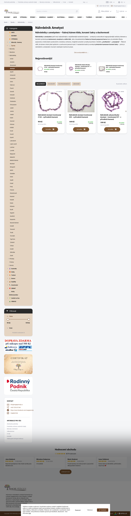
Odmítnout (90, 510)
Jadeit (11, 108)
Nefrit (11, 170)
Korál (11, 131)
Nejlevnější (41, 84)
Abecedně (76, 84)
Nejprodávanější (64, 84)
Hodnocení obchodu (65, 449)
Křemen (12, 124)
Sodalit (12, 226)
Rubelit (12, 199)
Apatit (11, 72)
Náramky (12, 49)
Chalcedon (13, 101)
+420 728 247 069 (16, 407)
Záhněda (12, 252)
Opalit (11, 180)
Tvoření (13, 275)
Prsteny (12, 262)
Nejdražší (51, 84)
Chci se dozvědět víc (80, 52)
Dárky (13, 272)
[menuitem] (7, 17)
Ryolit (11, 209)
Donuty (12, 265)
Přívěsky (12, 258)
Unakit (12, 249)
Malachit (12, 157)
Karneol (12, 121)
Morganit (12, 167)
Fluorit (12, 88)
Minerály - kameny (16, 42)
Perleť (11, 183)
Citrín (11, 81)
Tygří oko (12, 239)
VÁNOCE (13, 301)
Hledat (77, 11)
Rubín (11, 203)
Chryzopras (13, 104)
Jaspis (12, 114)
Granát (12, 91)
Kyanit (12, 137)
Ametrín (12, 62)
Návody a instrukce (45, 2)
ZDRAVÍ (13, 288)
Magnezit (12, 154)
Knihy (13, 291)
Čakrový (12, 85)
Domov (13, 278)
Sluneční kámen (14, 222)
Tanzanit (12, 229)
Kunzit (12, 134)
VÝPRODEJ (14, 39)
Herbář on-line (15, 298)
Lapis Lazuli (13, 144)
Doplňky (13, 281)
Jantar (12, 111)
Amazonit (12, 75)
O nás (64, 2)
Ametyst (12, 68)
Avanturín (12, 78)
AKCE (12, 32)
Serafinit (12, 216)
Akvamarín (13, 65)
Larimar (12, 147)
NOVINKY (14, 35)
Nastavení (78, 510)
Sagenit (12, 213)
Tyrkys (12, 245)
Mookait (12, 163)
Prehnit (12, 190)
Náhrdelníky (13, 55)
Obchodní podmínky (9, 2)
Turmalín (12, 236)
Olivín (11, 176)
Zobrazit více (65, 472)
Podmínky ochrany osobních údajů (27, 2)
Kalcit (11, 117)
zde (30, 513)
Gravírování (14, 285)
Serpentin (12, 219)
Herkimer (12, 98)
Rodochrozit (13, 193)
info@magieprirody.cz (17, 404)
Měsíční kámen (14, 160)
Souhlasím (103, 510)
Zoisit (11, 255)
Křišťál (12, 127)
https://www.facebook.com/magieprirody (22, 410)
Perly (11, 186)
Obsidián (12, 173)
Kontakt (71, 2)
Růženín (12, 206)
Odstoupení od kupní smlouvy (15, 438)
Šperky (13, 45)
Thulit (11, 232)
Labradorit (13, 140)
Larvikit (12, 150)
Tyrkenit (12, 242)
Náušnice (12, 52)
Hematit (12, 95)
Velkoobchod (56, 2)
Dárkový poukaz (13, 295)
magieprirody (14, 413)
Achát (11, 58)
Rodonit (12, 196)
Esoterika (14, 268)
